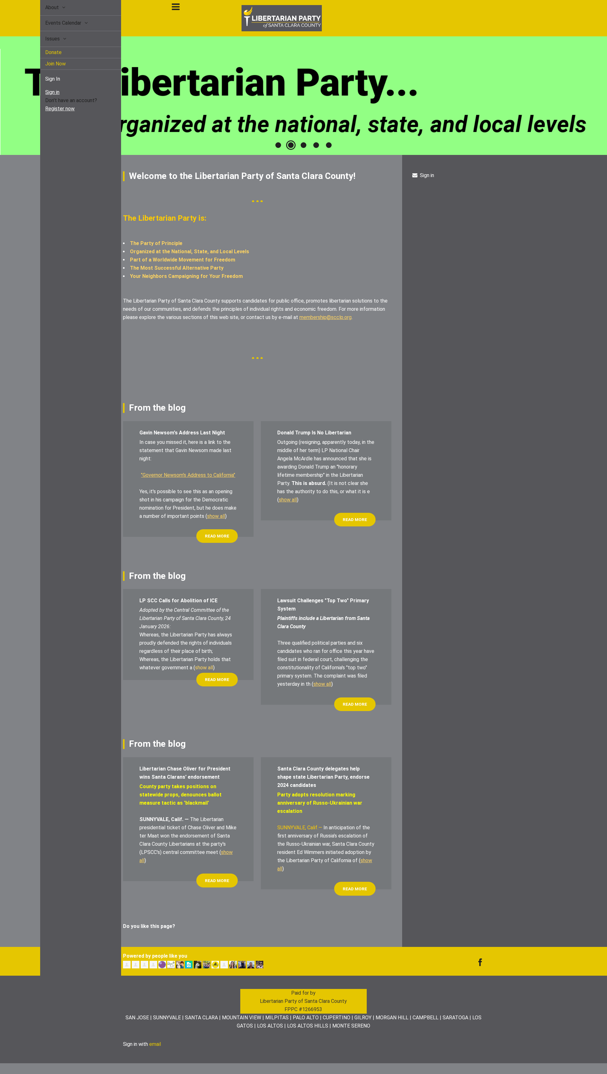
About (45, 7)
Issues (46, 39)
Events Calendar (56, 23)
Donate (46, 52)
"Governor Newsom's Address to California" (188, 475)
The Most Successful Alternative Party (177, 268)
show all (216, 516)
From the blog (157, 407)
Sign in (45, 92)
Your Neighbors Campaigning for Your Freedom (186, 276)
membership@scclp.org (325, 317)
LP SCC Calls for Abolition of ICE (178, 601)
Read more (217, 535)
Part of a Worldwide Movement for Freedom (182, 260)
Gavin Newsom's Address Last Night (182, 433)
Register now (52, 109)
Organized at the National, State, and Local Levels (189, 252)
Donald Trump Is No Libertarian (314, 433)
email (155, 1044)
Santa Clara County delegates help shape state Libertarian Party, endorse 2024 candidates (323, 777)
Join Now (48, 64)
